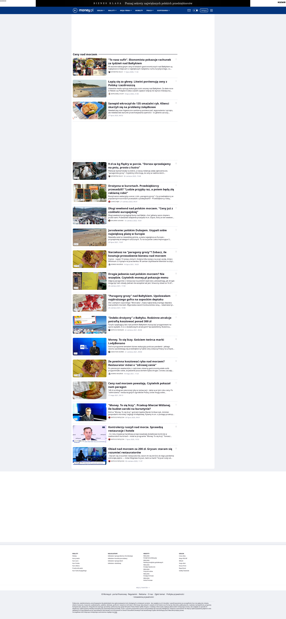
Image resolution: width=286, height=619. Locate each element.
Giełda (100, 10)
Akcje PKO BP (183, 558)
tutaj (115, 612)
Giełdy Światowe (184, 571)
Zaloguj (204, 10)
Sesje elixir (182, 563)
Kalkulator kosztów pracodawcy (117, 558)
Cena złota (182, 556)
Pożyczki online (148, 571)
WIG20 (181, 561)
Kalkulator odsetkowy (114, 563)
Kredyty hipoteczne (149, 567)
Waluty (111, 10)
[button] (195, 10)
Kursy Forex (182, 566)
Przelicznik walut (77, 568)
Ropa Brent (182, 568)
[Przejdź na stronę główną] (75, 12)
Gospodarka (162, 10)
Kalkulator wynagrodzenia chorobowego (120, 556)
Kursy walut (76, 558)
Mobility (139, 10)
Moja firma (125, 10)
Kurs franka (76, 563)
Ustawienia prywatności (143, 597)
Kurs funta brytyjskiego (79, 571)
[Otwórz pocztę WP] (189, 10)
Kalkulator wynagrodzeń (115, 561)
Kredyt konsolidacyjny (150, 558)
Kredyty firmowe (148, 576)
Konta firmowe (147, 580)
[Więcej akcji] (176, 59)
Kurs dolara (76, 566)
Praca (149, 10)
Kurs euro (75, 561)
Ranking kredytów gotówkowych (153, 562)
